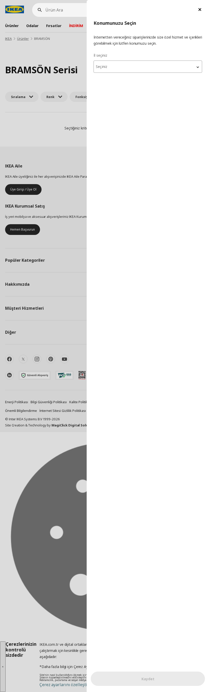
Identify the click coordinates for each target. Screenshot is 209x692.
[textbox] (148, 67)
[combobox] (148, 67)
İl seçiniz (100, 55)
